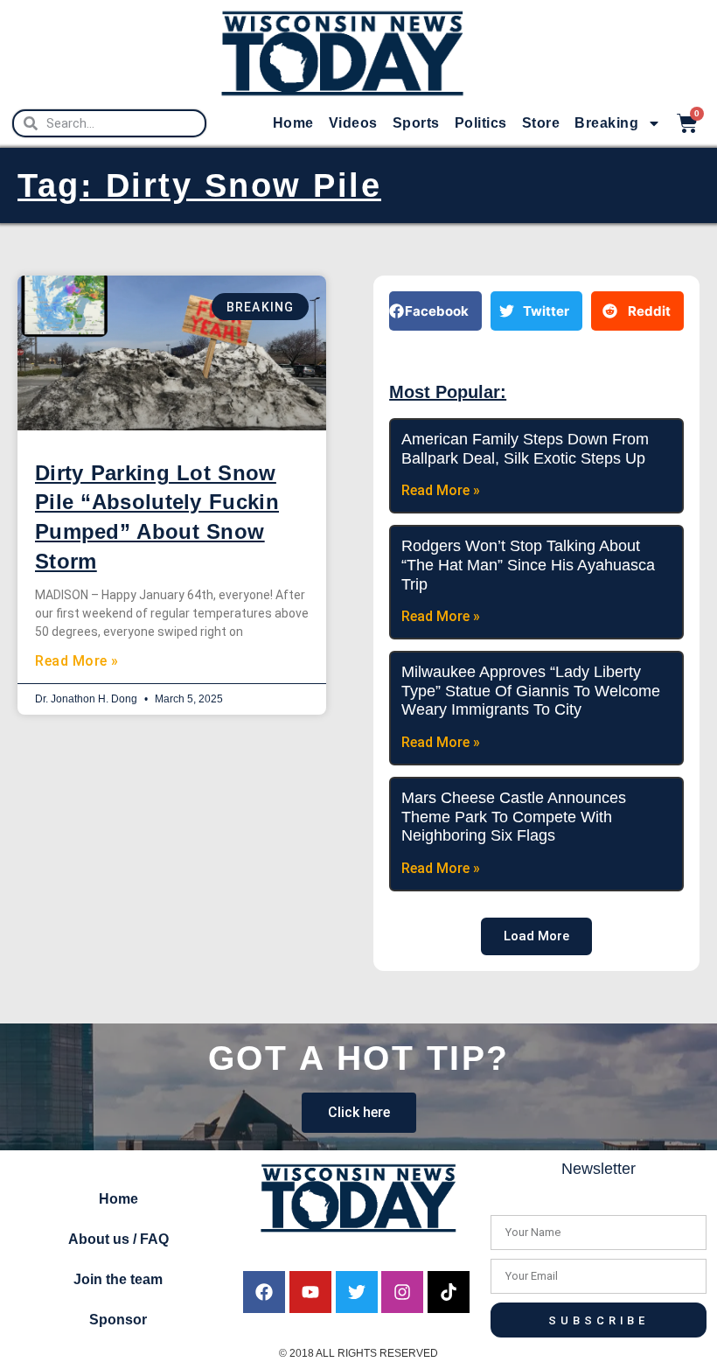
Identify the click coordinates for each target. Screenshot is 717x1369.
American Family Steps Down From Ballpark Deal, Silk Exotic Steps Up (525, 448)
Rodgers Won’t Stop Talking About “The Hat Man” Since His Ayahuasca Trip (528, 564)
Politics (481, 122)
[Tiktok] (449, 1292)
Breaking (606, 122)
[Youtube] (310, 1292)
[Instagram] (402, 1292)
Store (541, 122)
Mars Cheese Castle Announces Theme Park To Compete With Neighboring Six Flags (513, 816)
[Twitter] (357, 1292)
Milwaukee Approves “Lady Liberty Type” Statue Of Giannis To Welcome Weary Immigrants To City (530, 690)
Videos (353, 122)
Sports (416, 122)
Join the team (118, 1279)
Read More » (77, 661)
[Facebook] (264, 1292)
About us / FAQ (118, 1239)
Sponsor (118, 1319)
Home (293, 122)
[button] (435, 311)
